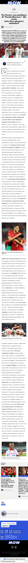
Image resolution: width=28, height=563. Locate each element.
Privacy (16, 555)
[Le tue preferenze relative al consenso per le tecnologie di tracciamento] (25, 560)
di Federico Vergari (9, 26)
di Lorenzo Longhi (7, 490)
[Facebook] (2, 531)
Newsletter (18, 531)
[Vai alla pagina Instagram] (15, 547)
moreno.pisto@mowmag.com (11, 538)
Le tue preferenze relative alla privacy (15, 559)
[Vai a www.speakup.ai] (24, 61)
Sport (14, 9)
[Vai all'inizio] (14, 542)
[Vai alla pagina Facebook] (12, 547)
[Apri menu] (26, 2)
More (3, 464)
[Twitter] (7, 531)
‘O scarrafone (5, 476)
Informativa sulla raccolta (8, 561)
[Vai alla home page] (14, 2)
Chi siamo (12, 555)
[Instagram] (11, 531)
